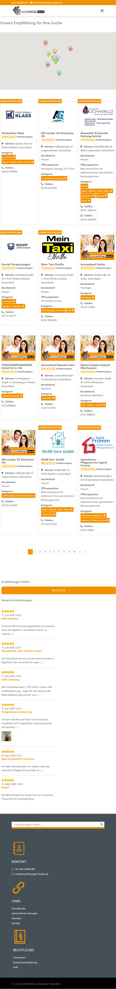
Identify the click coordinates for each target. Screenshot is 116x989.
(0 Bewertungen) (24, 137)
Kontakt (16, 923)
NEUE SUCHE (59, 590)
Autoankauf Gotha (92, 264)
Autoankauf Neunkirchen (58, 365)
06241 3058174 (88, 210)
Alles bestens (9, 618)
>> (85, 551)
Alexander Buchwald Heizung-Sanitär (94, 134)
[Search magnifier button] (102, 824)
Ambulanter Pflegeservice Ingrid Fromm (93, 462)
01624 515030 (87, 307)
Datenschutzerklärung (25, 962)
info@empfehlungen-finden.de (31, 874)
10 (74, 551)
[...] (12, 633)
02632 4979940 (9, 171)
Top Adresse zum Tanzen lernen (21, 651)
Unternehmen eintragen (25, 913)
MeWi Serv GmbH (52, 459)
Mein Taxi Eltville (52, 264)
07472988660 (9, 405)
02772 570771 (9, 315)
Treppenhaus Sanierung (16, 712)
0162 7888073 (87, 414)
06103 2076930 (49, 188)
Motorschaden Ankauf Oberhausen (95, 366)
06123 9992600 (49, 320)
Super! (5, 787)
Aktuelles (16, 918)
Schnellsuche (19, 908)
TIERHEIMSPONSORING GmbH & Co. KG (17, 366)
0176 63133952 (49, 524)
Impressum (19, 957)
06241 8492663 (88, 219)
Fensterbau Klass (13, 133)
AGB (15, 967)
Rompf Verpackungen (16, 264)
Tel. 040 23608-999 (25, 869)
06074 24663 (87, 530)
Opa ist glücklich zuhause (17, 759)
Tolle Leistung (10, 679)
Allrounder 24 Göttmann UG (57, 134)
